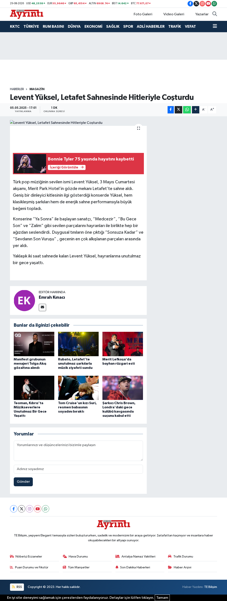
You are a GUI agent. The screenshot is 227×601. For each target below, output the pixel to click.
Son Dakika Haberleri (135, 567)
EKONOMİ (93, 26)
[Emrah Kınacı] (24, 300)
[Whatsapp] (45, 508)
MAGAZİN (37, 89)
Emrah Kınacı (52, 297)
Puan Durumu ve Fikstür (31, 567)
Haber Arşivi (182, 567)
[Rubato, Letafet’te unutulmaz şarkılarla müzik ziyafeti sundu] (78, 344)
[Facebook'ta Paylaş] (171, 109)
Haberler (17, 89)
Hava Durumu (78, 556)
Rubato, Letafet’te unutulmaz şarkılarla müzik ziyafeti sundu (75, 364)
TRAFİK (174, 26)
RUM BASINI (53, 26)
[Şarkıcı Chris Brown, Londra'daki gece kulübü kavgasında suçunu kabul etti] (122, 388)
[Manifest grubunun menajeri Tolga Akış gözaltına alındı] (34, 344)
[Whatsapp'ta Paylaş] (187, 109)
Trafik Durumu (183, 556)
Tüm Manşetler (79, 567)
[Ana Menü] (215, 27)
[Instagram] (29, 508)
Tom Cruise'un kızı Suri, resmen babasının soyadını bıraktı (77, 407)
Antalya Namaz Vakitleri (138, 556)
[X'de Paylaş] (178, 109)
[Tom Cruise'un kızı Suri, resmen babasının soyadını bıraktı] (78, 388)
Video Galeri (173, 14)
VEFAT (190, 26)
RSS (19, 587)
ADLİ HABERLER (150, 26)
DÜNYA (74, 26)
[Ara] (214, 14)
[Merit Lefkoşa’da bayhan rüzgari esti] (122, 344)
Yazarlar (202, 14)
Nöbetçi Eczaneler (29, 556)
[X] (21, 508)
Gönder (23, 482)
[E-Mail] (42, 307)
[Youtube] (37, 508)
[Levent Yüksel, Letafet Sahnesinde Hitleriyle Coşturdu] (78, 123)
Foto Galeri (143, 14)
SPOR (128, 26)
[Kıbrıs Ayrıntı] (26, 14)
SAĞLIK (112, 26)
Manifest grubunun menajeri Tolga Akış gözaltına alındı (30, 364)
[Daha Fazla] (195, 109)
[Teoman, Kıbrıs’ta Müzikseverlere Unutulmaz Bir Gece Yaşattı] (34, 388)
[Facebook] (13, 508)
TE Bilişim (210, 587)
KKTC (15, 26)
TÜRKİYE (31, 26)
